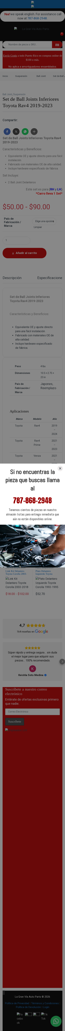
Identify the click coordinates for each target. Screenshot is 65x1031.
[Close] (60, 468)
